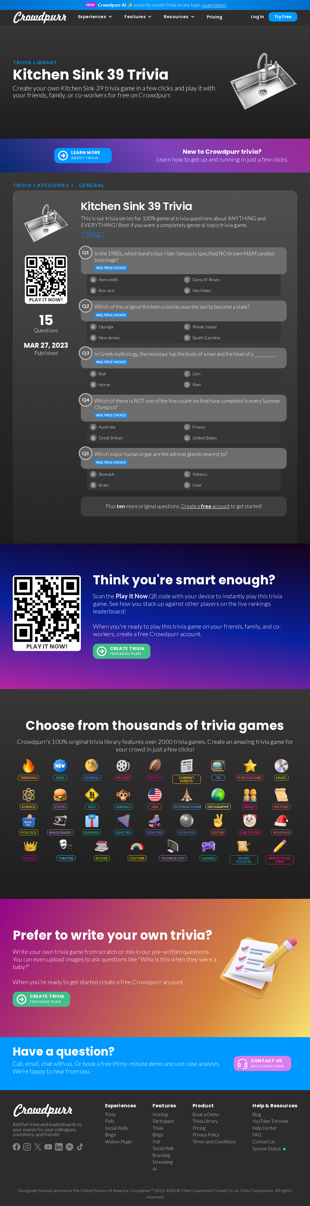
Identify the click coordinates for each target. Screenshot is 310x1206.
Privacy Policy (206, 1134)
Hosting (160, 1114)
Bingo (110, 1134)
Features (135, 17)
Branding (161, 1155)
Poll (156, 1141)
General (92, 185)
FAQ (256, 1134)
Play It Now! (46, 299)
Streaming (163, 1162)
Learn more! (214, 5)
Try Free (283, 17)
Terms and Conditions (214, 1141)
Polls (109, 1121)
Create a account (205, 506)
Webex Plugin (118, 1141)
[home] (40, 17)
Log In (257, 17)
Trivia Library (205, 1121)
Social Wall (163, 1148)
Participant (163, 1121)
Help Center (264, 1128)
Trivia (110, 1114)
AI (155, 1168)
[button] (95, 17)
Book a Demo (206, 1114)
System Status (266, 1148)
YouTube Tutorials (270, 1121)
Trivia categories (41, 185)
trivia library (35, 62)
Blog (256, 1114)
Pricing (214, 17)
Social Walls (116, 1128)
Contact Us (263, 1141)
